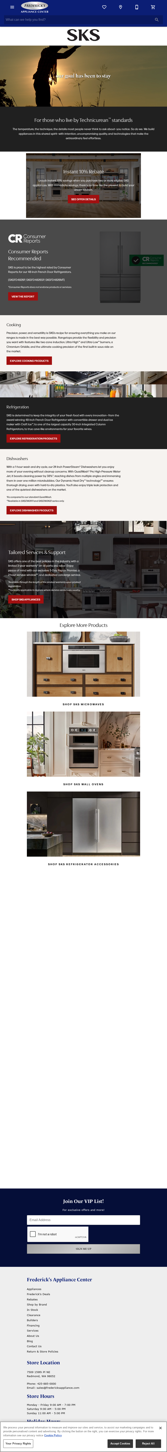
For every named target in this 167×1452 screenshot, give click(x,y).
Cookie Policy (53, 1435)
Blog (30, 1341)
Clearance (33, 1315)
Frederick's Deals (38, 1294)
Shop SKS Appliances (26, 599)
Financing (33, 1325)
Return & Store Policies (42, 1351)
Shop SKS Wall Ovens (83, 784)
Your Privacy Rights (18, 1443)
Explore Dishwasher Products (31, 510)
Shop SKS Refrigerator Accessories (83, 864)
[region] (83, 1436)
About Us (33, 1335)
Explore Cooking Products (29, 360)
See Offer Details (83, 199)
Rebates (32, 1299)
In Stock (32, 1309)
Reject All (148, 1443)
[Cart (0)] (153, 7)
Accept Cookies (120, 1443)
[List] (104, 7)
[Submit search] (156, 19)
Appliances (34, 1289)
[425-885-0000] (137, 7)
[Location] (120, 7)
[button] (12, 7)
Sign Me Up (83, 1248)
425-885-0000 (46, 1383)
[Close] (160, 1428)
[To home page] (34, 7)
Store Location (43, 1363)
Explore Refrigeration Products (33, 438)
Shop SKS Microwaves (83, 704)
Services (32, 1330)
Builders (32, 1320)
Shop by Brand (37, 1304)
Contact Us (34, 1346)
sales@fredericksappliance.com (58, 1387)
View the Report (23, 296)
